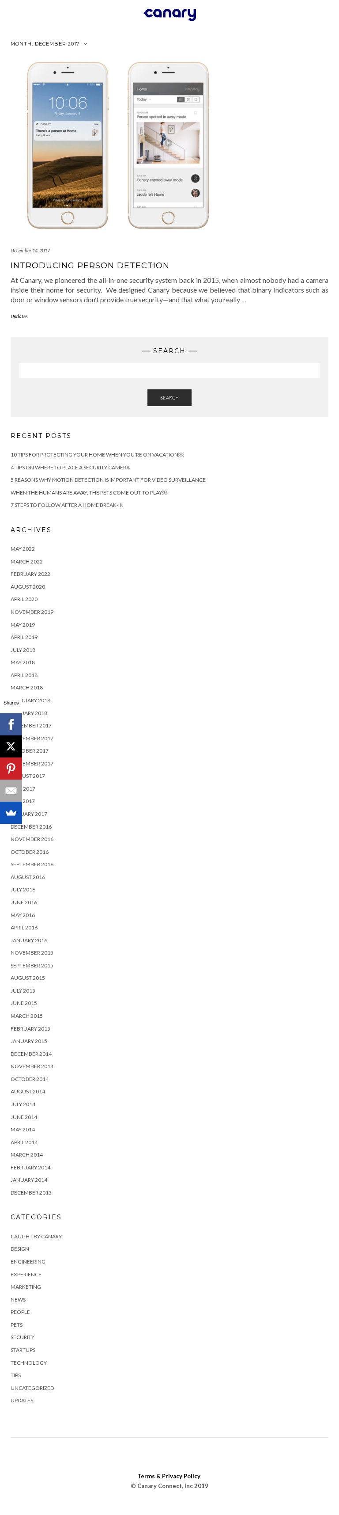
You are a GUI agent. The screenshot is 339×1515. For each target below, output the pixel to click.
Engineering (28, 1261)
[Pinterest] (11, 769)
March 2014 (27, 1154)
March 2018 (27, 687)
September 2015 (32, 965)
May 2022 (23, 548)
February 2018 (30, 700)
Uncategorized (32, 1388)
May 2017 (23, 801)
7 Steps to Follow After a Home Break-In (67, 505)
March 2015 (27, 1016)
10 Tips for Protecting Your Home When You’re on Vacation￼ (97, 454)
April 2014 (24, 1142)
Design (20, 1248)
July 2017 (23, 788)
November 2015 (32, 952)
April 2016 (24, 927)
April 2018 (24, 675)
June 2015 (24, 1003)
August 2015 (28, 977)
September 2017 (32, 763)
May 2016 (23, 915)
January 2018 (29, 713)
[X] (11, 746)
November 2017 (32, 738)
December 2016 (31, 826)
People (20, 1312)
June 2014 (24, 1117)
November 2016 (32, 839)
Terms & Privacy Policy (168, 1476)
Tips (16, 1375)
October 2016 (30, 852)
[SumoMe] (11, 813)
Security (22, 1337)
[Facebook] (11, 724)
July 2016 (23, 889)
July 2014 (23, 1104)
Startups (23, 1350)
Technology (29, 1362)
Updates (19, 316)
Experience (26, 1274)
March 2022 (27, 561)
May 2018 (23, 662)
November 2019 (32, 612)
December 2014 (31, 1054)
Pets (17, 1324)
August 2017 (28, 776)
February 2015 (30, 1028)
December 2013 (31, 1192)
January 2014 (29, 1179)
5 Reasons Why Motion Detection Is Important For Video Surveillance (108, 479)
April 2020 (24, 599)
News (18, 1299)
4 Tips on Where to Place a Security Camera (70, 467)
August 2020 (28, 586)
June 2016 (24, 902)
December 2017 (31, 725)
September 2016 (32, 864)
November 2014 (32, 1066)
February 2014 (30, 1167)
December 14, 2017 (30, 250)
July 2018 (23, 650)
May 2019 (23, 624)
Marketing (26, 1286)
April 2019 (24, 637)
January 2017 (29, 814)
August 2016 (28, 877)
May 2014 (23, 1129)
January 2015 (29, 1041)
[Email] (11, 791)
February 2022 (30, 574)
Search (169, 397)
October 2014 (30, 1079)
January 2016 (29, 940)
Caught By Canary (36, 1236)
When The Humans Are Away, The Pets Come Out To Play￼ (89, 492)
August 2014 (28, 1091)
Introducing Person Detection (90, 265)
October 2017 (30, 750)
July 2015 (23, 990)
